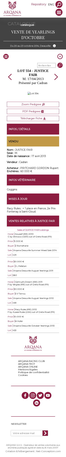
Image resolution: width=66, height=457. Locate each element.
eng (51, 4)
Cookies (23, 375)
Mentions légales (27, 369)
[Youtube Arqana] (47, 395)
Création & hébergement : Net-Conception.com (33, 451)
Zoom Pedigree (31, 104)
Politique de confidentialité (33, 372)
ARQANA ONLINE (28, 366)
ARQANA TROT (26, 363)
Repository (38, 4)
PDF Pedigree (31, 111)
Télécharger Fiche (31, 118)
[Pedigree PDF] (33, 93)
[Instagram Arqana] (32, 395)
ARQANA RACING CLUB (31, 361)
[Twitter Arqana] (40, 395)
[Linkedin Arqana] (36, 402)
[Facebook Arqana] (25, 395)
